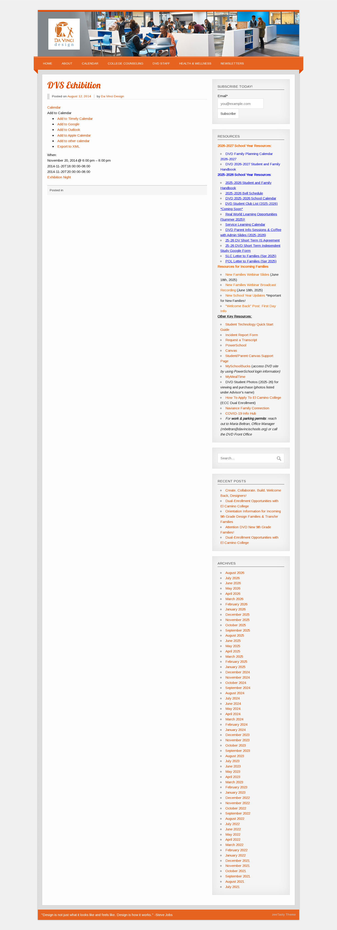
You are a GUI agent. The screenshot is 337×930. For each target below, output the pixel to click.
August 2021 (234, 881)
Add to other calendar (73, 141)
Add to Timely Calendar (75, 119)
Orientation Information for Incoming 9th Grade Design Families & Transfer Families (250, 516)
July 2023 (232, 761)
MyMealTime (235, 377)
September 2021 (237, 876)
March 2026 (234, 599)
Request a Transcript (241, 340)
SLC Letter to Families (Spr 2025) (250, 256)
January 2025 (235, 667)
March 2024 (234, 719)
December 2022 (237, 798)
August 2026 (234, 573)
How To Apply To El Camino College (253, 397)
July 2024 (232, 698)
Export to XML (68, 146)
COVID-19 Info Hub (240, 413)
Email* (223, 96)
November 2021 (237, 866)
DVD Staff (161, 63)
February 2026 (236, 604)
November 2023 (237, 740)
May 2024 (232, 709)
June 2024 (233, 703)
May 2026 (232, 588)
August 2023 (234, 756)
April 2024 (232, 714)
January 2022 (235, 855)
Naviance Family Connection (247, 408)
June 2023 (233, 766)
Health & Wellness (195, 63)
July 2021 (232, 887)
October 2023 (235, 745)
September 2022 (237, 813)
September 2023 (237, 751)
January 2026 (235, 609)
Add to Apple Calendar (74, 135)
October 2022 (235, 808)
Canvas (231, 350)
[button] (59, 113)
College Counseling (125, 63)
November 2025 (237, 620)
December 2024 (237, 672)
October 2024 (235, 683)
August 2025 (234, 635)
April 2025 (232, 651)
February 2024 (236, 724)
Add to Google (68, 124)
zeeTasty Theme (284, 914)
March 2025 (234, 656)
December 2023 (237, 735)
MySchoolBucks (238, 366)
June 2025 (233, 641)
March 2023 (234, 782)
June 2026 (233, 583)
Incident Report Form (241, 335)
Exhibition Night (59, 177)
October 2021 (235, 871)
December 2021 (237, 861)
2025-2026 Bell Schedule (244, 193)
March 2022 (234, 845)
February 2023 (236, 787)
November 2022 (237, 803)
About (67, 63)
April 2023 (232, 777)
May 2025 (232, 646)
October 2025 (235, 625)
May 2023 (232, 771)
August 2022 (234, 818)
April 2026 (232, 594)
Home (47, 63)
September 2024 (237, 688)
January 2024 (235, 730)
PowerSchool (235, 345)
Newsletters (232, 63)
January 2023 (235, 792)
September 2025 (237, 630)
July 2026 (232, 578)
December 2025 (237, 614)
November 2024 (237, 677)
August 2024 (234, 693)
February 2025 (236, 661)
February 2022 (236, 850)
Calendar (90, 63)
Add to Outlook (68, 130)
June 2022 (233, 829)
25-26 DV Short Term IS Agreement (252, 240)
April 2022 (232, 839)
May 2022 (232, 834)
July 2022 (232, 824)
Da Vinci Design (112, 96)
